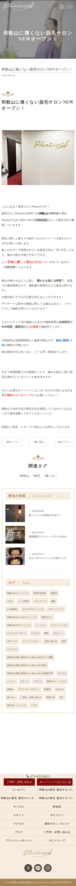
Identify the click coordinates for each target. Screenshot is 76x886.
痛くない (11, 697)
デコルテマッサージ (16, 633)
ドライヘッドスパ (59, 625)
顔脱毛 (54, 593)
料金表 (47, 689)
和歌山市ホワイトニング (19, 625)
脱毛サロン (47, 617)
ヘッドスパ (40, 625)
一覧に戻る (38, 442)
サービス (61, 673)
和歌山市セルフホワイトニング (22, 617)
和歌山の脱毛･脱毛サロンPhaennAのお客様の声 (30, 673)
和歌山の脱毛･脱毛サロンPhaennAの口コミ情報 (30, 657)
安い (62, 697)
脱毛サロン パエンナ (57, 681)
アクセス (38, 681)
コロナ (10, 601)
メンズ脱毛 (23, 601)
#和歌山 (24, 475)
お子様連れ (12, 609)
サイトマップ (57, 840)
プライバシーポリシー (29, 689)
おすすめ (59, 689)
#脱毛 (36, 475)
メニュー (11, 681)
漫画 (53, 601)
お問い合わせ (50, 641)
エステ (34, 705)
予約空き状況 (39, 593)
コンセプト (12, 649)
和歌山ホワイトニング (17, 593)
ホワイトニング (56, 609)
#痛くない (50, 475)
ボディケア (12, 641)
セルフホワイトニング (33, 609)
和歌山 (10, 689)
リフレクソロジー (31, 641)
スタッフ (24, 681)
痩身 (46, 633)
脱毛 (64, 641)
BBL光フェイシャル (16, 705)
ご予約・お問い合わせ (31, 697)
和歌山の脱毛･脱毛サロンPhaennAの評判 (26, 665)
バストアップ (40, 601)
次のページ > (64, 442)
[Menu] (70, 6)
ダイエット (58, 633)
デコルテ (35, 633)
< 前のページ (11, 442)
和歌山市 (50, 697)
